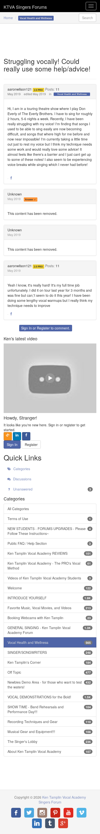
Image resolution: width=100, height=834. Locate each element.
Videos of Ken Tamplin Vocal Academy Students (49, 578)
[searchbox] (87, 18)
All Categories (18, 508)
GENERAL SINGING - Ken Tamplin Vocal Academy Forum (49, 630)
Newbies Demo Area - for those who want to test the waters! (49, 684)
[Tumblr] (50, 823)
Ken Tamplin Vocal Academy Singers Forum (25, 6)
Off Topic (49, 672)
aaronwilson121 (20, 89)
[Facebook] (16, 813)
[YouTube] (68, 813)
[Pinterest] (55, 813)
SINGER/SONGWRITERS (49, 652)
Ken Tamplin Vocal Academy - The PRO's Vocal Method (49, 565)
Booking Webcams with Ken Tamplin (49, 617)
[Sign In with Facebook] (26, 436)
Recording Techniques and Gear (49, 721)
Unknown (15, 194)
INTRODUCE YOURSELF (49, 597)
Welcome (49, 587)
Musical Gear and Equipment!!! (49, 731)
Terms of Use (49, 518)
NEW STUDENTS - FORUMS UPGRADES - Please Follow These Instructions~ (49, 531)
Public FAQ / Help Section (49, 543)
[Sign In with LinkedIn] (17, 436)
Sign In (26, 328)
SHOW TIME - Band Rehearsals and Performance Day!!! (49, 709)
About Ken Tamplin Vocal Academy (49, 751)
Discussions (21, 478)
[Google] (63, 823)
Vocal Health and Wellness (72, 94)
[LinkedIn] (37, 823)
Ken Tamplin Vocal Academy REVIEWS (49, 553)
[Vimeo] (81, 813)
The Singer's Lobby (49, 741)
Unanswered (51, 489)
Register (43, 328)
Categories (21, 468)
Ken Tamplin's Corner (49, 662)
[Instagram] (42, 813)
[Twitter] (29, 813)
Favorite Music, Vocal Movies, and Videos (49, 607)
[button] (11, 178)
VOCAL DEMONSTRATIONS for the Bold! (49, 696)
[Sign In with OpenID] (8, 436)
